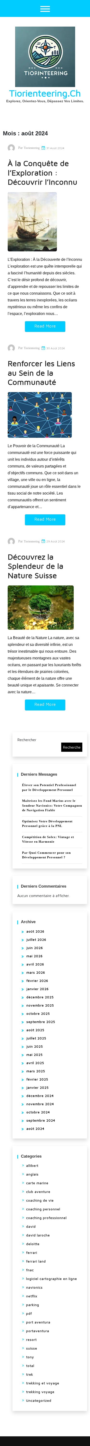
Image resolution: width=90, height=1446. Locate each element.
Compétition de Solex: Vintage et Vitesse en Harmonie (48, 839)
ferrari (31, 1252)
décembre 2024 (40, 1096)
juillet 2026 (36, 939)
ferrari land (36, 1261)
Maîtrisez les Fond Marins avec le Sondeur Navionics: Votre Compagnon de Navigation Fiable (52, 805)
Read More (45, 326)
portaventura (37, 1331)
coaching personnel (43, 1209)
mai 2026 (34, 956)
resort (31, 1339)
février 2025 (37, 1079)
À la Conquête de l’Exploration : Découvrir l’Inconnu (42, 172)
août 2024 (35, 1128)
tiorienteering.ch (45, 93)
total (30, 1366)
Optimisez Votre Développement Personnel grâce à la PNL (47, 823)
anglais (32, 1174)
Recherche (72, 747)
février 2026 (37, 981)
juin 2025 (34, 1046)
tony (30, 1357)
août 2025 (35, 1030)
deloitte (33, 1244)
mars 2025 (35, 1071)
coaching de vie (40, 1200)
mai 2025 (34, 1054)
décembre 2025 (40, 997)
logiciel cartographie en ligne (51, 1279)
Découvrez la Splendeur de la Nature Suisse (35, 566)
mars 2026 (35, 972)
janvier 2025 (37, 1087)
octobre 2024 (38, 1112)
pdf (29, 1313)
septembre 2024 (40, 1120)
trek (29, 1374)
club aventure (38, 1192)
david (31, 1226)
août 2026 (35, 931)
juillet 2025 (36, 1038)
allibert (32, 1165)
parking (32, 1305)
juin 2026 (34, 948)
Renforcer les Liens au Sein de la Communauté (41, 373)
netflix (31, 1296)
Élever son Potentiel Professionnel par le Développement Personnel (49, 787)
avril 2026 (35, 964)
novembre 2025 (40, 1005)
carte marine (37, 1183)
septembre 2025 (40, 1022)
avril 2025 (35, 1063)
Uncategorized (38, 1400)
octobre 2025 (38, 1013)
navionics (34, 1287)
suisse (31, 1348)
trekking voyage (40, 1392)
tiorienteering (32, 148)
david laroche (38, 1235)
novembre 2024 (40, 1104)
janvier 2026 (37, 989)
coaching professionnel (46, 1218)
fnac (30, 1270)
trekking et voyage (42, 1383)
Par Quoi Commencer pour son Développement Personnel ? (46, 855)
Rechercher (26, 740)
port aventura (38, 1322)
